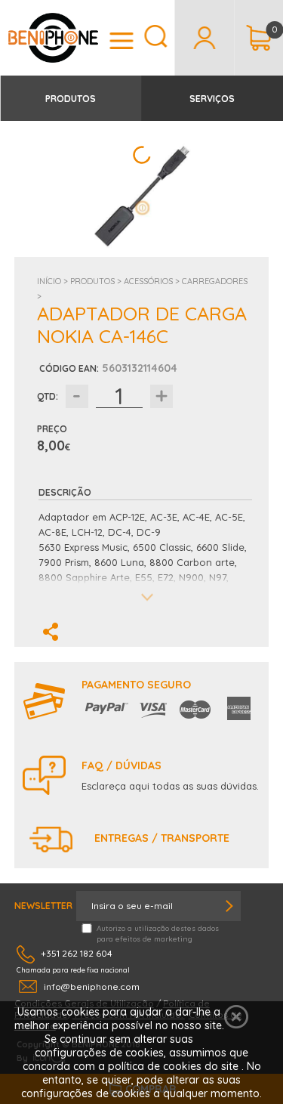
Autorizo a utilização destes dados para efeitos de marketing (158, 933)
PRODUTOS (70, 98)
